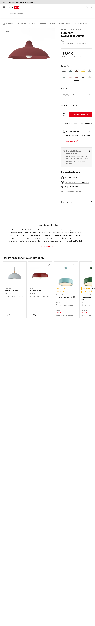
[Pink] (70, 77)
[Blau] (70, 71)
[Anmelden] (82, 7)
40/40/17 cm (68, 95)
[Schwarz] (83, 77)
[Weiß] (89, 77)
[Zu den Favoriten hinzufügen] (64, 114)
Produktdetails (67, 202)
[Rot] (76, 77)
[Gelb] (83, 71)
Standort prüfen (73, 141)
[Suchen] (5, 13)
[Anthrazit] (64, 71)
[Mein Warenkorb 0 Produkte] (91, 7)
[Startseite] (4, 24)
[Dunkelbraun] (76, 71)
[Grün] (64, 77)
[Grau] (89, 71)
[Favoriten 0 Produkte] (86, 7)
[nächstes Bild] (92, 288)
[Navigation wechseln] (4, 7)
